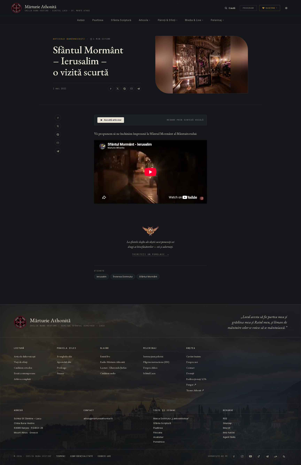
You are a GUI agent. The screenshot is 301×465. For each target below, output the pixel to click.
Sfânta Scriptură (121, 20)
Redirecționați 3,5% (196, 379)
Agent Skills (229, 437)
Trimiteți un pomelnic (150, 254)
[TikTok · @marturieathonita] (259, 456)
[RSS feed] (284, 456)
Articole (144, 20)
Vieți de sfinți (20, 362)
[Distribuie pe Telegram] (138, 88)
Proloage (61, 367)
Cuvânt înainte (193, 356)
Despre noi (192, 362)
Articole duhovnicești (69, 39)
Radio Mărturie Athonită (112, 362)
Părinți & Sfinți (167, 20)
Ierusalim (101, 276)
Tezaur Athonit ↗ (195, 390)
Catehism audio (108, 373)
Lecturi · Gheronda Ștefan (113, 367)
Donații (190, 373)
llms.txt (226, 427)
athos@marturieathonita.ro (98, 418)
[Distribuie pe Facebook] (110, 88)
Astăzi (81, 20)
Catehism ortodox (23, 367)
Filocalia (157, 432)
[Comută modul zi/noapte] (286, 8)
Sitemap (227, 423)
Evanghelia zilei (64, 356)
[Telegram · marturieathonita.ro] (267, 456)
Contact (190, 367)
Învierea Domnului (123, 276)
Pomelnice (159, 441)
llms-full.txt (229, 432)
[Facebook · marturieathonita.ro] (234, 456)
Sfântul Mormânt (148, 276)
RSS (225, 418)
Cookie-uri (104, 456)
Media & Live (194, 20)
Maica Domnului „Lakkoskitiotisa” (171, 418)
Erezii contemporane (24, 373)
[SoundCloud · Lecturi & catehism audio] (275, 456)
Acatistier (158, 437)
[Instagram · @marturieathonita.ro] (242, 456)
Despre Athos (150, 367)
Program (248, 8)
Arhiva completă (22, 379)
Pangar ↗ (191, 384)
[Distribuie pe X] (117, 88)
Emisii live (105, 356)
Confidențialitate (81, 456)
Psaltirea (97, 20)
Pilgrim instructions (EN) (156, 362)
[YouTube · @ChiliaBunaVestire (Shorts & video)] (250, 456)
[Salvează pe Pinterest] (124, 88)
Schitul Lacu (149, 373)
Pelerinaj (217, 20)
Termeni (60, 456)
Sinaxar (60, 373)
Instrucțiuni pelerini (153, 356)
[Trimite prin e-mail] (131, 88)
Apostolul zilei (64, 362)
